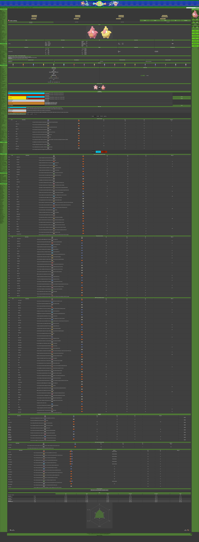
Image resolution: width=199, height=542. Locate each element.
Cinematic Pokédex (2, 28)
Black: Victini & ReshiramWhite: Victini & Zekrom (3, 163)
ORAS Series (1, 152)
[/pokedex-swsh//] (99, 17)
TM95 (9, 404)
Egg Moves (185, 20)
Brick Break (18, 216)
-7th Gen (1, 32)
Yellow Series (1, 146)
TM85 (9, 394)
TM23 (9, 189)
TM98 (9, 409)
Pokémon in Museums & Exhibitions (2, 35)
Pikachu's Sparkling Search (3, 179)
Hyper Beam (18, 169)
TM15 (9, 315)
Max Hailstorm (10, 464)
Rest (17, 184)
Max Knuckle (10, 459)
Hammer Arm (10, 422)
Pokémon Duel (1, 95)
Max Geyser (9, 469)
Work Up (18, 293)
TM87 (9, 397)
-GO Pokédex (1, 17)
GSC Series (1, 147)
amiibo (0, 138)
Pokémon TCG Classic (2, 188)
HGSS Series (1, 150)
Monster (148, 75)
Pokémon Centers (2, 33)
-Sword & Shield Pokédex (2, 15)
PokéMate (1, 124)
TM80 (9, 387)
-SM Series (1, 202)
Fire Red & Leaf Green (2, 117)
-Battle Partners (1, 215)
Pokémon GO (1, 70)
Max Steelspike (10, 484)
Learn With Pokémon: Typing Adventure (3, 104)
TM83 (9, 392)
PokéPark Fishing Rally (2, 123)
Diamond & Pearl (2, 106)
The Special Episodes (2, 53)
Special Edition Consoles (2, 136)
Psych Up (19, 384)
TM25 (9, 194)
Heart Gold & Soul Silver (2, 107)
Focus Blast (19, 367)
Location (155, 20)
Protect (17, 194)
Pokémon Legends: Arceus (3, 75)
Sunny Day (18, 206)
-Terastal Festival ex (2, 216)
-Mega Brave (1, 212)
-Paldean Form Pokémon (2, 42)
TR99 (9, 295)
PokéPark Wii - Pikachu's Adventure (2, 110)
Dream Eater (19, 394)
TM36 (9, 209)
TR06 (9, 253)
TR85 (9, 293)
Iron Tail (19, 325)
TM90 (9, 399)
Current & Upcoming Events (3, 40)
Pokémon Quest (2, 86)
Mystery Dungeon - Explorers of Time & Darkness (3, 114)
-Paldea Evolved (2, 200)
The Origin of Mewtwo (2, 155)
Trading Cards (3, 183)
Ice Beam (19, 310)
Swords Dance (19, 238)
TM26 (9, 332)
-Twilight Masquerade (2, 197)
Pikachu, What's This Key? (3, 181)
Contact (10, 7)
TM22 (9, 322)
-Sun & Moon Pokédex (2, 14)
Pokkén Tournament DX (2, 85)
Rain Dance (18, 204)
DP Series (1, 149)
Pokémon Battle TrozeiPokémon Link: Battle (3, 89)
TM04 (9, 164)
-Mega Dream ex (2, 211)
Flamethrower (18, 243)
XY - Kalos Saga (2, 49)
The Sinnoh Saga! (2, 48)
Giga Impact (19, 377)
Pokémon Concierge (2, 61)
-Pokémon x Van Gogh (2, 36)
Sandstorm (18, 201)
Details (182, 98)
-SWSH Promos (1, 207)
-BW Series (1, 203)
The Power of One (2, 156)
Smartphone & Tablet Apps (3, 137)
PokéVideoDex (1, 59)
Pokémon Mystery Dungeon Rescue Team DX (3, 77)
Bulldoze (19, 392)
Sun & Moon (1, 81)
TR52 (9, 283)
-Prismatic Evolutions (2, 195)
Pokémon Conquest (2, 101)
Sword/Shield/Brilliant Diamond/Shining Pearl (17, 113)
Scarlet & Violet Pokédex (21, 7)
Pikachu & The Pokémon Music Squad (3, 182)
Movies (3, 153)
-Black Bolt (1, 193)
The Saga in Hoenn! (2, 47)
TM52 (9, 367)
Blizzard (18, 253)
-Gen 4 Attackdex (2, 21)
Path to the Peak (2, 58)
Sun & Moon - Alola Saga (2, 50)
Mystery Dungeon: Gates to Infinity (3, 100)
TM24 (9, 327)
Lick (16, 121)
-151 (0, 199)
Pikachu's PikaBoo (2, 175)
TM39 (9, 211)
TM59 (9, 221)
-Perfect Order (1, 191)
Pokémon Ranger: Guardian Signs (3, 108)
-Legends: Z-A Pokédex (2, 18)
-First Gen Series (2, 205)
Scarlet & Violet (1, 67)
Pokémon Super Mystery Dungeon (2, 93)
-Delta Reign (1, 189)
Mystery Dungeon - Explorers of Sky (3, 112)
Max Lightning (10, 454)
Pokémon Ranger (2, 121)
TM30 (9, 337)
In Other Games (2, 135)
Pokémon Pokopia (2, 69)
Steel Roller (9, 447)
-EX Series (1, 204)
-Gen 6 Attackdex (2, 22)
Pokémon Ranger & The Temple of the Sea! (3, 160)
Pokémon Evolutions (2, 56)
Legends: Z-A (1, 68)
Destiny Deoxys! (2, 159)
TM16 (9, 179)
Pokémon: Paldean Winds (3, 57)
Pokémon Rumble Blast (2, 102)
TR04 (9, 248)
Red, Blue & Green (2, 129)
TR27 (9, 273)
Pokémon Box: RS (2, 120)
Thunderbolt (19, 327)
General (145, 20)
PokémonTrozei (1, 122)
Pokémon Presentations (2, 37)
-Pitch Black (1, 190)
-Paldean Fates (1, 198)
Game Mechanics (2, 134)
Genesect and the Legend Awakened (3, 166)
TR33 (9, 278)
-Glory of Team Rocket (2, 214)
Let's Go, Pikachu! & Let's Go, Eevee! (3, 83)
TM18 (9, 320)
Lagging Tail (53, 71)
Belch (9, 417)
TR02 (9, 243)
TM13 (9, 310)
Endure (19, 372)
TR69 (9, 288)
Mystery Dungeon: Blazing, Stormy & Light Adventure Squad (3, 109)
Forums (7, 7)
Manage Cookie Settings (107, 533)
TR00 (9, 238)
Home (4, 7)
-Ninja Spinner (1, 210)
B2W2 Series (1, 151)
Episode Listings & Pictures (3, 44)
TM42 (9, 357)
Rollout (16, 126)
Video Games (3, 65)
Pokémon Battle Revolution (3, 111)
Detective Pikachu (2, 94)
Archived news (1, 10)
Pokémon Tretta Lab (2, 99)
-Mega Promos (1, 206)
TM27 (9, 196)
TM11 (9, 174)
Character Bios (1, 45)
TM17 (9, 317)
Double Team (19, 342)
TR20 (9, 268)
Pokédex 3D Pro (2, 103)
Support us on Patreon (99, 535)
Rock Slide (19, 387)
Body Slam (9, 429)
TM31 (9, 199)
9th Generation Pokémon (2, 41)
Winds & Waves (2, 66)
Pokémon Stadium (2, 132)
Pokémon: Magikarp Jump (3, 84)
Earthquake (19, 332)
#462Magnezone (13, 530)
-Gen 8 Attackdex (2, 23)
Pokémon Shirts (1, 38)
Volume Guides (1, 145)
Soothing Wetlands (47, 96)
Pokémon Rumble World (2, 92)
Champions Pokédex (27, 7)
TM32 (9, 201)
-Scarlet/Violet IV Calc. (2, 29)
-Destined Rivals (2, 194)
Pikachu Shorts (4, 172)
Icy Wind (18, 196)
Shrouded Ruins (52, 102)
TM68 (9, 377)
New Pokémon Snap (2, 79)
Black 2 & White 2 (2, 98)
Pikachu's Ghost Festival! (3, 177)
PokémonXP (1, 34)
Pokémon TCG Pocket (2, 73)
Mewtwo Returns (2, 157)
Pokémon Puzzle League (2, 130)
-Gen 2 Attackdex (2, 20)
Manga (3, 142)
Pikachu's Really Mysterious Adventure (3, 180)
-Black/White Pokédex (2, 13)
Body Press (18, 295)
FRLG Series (1, 148)
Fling (17, 221)
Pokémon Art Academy (2, 90)
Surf (17, 248)
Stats (175, 20)
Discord (12, 7)
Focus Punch (19, 300)
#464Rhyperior (185, 530)
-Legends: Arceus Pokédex (3, 16)
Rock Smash (19, 409)
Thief (17, 189)
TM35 (9, 347)
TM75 (9, 382)
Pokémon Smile (1, 78)
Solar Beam (18, 174)
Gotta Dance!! (1, 176)
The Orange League (2, 46)
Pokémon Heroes (2, 158)
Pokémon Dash (1, 119)
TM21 (9, 184)
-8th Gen (1, 31)
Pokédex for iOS (2, 105)
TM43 (9, 216)
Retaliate (18, 226)
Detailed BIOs (1, 144)
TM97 (9, 231)
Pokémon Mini (1, 127)
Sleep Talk (18, 273)
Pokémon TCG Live (2, 80)
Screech (17, 141)
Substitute (18, 268)
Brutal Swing (18, 231)
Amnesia (9, 434)
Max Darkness (10, 479)
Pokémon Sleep (1, 72)
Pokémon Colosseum (2, 118)
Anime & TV (3, 43)
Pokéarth (32, 7)
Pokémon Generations (2, 55)
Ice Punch (18, 164)
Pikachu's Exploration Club (3, 178)
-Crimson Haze (1, 219)
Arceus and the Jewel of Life (3, 162)
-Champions (1, 30)
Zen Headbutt (18, 288)
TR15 (9, 263)
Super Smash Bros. (2, 133)
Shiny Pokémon (1, 54)
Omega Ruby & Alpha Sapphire (3, 88)
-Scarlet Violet (1, 201)
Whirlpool (18, 209)
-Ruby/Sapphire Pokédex (2, 12)
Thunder (18, 258)
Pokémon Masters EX (2, 71)
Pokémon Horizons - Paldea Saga (3, 52)
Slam (16, 143)
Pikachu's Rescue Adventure (3, 174)
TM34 (9, 206)
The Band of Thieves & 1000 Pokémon (3, 91)
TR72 (9, 290)
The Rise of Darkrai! (2, 161)
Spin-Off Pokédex (2, 26)
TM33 (9, 204)
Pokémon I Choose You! (2, 169)
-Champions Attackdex (2, 24)
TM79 (9, 226)
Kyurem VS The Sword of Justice (3, 164)
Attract (17, 199)
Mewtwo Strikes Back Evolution (3, 170)
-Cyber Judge (1, 220)
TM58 (9, 372)
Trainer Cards (1, 186)
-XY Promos (1, 208)
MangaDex (1, 143)
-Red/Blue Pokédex (2, 11)
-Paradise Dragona (2, 217)
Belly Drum (17, 148)
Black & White (1, 97)
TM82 (9, 389)
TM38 (9, 352)
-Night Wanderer (2, 218)
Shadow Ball (18, 278)
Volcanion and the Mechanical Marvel (3, 168)
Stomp (16, 136)
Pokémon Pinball (2, 131)
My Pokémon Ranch (2, 115)
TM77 (9, 384)
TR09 (9, 258)
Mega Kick (18, 159)
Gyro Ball (18, 283)
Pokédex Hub (15, 7)
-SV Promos (1, 222)
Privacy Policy (102, 533)
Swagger (19, 397)
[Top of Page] (191, 534)
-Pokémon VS (1, 221)
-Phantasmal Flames (2, 192)
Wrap (16, 131)
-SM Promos (1, 223)
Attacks (165, 20)
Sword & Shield (1, 74)
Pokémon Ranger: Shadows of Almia (3, 113)
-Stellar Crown (1, 196)
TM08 (9, 169)
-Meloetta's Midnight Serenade (3, 165)
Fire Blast (18, 263)
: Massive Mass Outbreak (51, 103)
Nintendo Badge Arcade (2, 96)
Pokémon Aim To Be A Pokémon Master (3, 51)
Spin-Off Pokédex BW (2, 27)
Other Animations (2, 60)
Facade (18, 211)
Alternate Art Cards (2, 187)
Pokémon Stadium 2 (2, 126)
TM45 (9, 362)
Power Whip (17, 146)
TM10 (9, 305)
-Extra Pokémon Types (2, 185)
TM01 (9, 159)
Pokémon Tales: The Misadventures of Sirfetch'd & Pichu (3, 62)
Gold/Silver (1, 125)
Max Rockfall (10, 474)
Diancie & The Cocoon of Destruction (2, 167)
